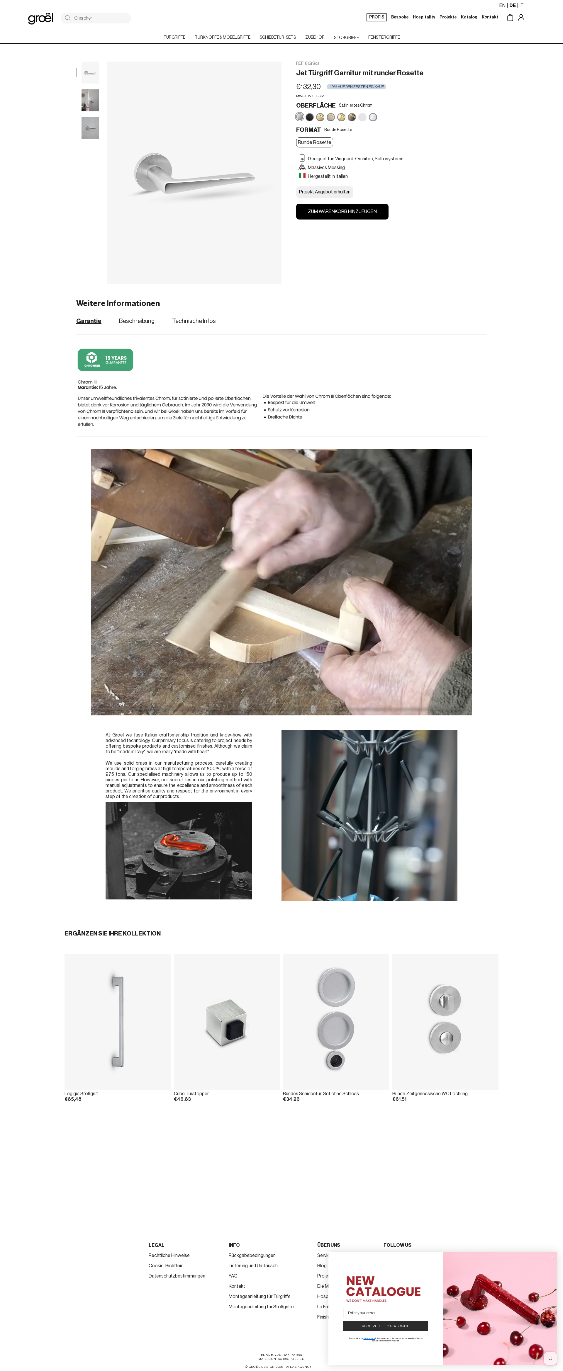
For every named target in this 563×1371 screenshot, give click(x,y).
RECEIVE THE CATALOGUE (385, 1326)
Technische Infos (194, 321)
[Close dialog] (552, 1257)
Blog (322, 1265)
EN (502, 5)
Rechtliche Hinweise (169, 1255)
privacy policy (369, 1338)
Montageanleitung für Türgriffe (260, 1296)
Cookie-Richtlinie (166, 1265)
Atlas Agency (299, 1366)
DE (512, 5)
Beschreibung (137, 321)
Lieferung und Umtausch (253, 1265)
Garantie (88, 321)
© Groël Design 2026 (264, 1366)
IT (522, 5)
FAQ (233, 1276)
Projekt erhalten (324, 192)
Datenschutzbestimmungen (177, 1276)
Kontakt (237, 1286)
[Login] (525, 18)
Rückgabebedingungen (252, 1255)
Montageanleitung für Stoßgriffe (261, 1306)
